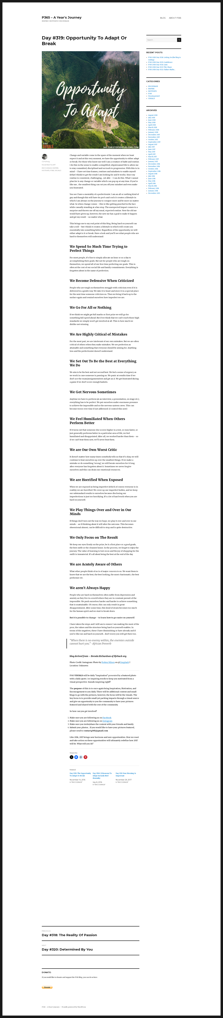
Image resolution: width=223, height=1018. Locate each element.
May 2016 (151, 181)
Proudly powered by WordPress (74, 1007)
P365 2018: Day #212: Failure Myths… (161, 70)
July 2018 (151, 118)
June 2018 (152, 120)
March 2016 (152, 186)
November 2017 (154, 137)
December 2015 (154, 193)
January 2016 (153, 191)
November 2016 (154, 166)
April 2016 (152, 183)
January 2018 (153, 132)
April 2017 (152, 154)
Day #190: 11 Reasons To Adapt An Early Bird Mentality (102, 775)
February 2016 (153, 188)
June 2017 (151, 149)
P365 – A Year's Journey (62, 17)
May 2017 (151, 152)
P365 (52, 170)
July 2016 (151, 176)
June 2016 (151, 179)
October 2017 (153, 140)
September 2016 (154, 171)
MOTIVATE (46, 170)
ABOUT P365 (175, 18)
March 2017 (152, 157)
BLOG (163, 18)
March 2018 (152, 127)
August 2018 (152, 115)
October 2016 (153, 169)
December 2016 (154, 164)
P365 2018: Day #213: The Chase (160, 67)
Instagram (107, 721)
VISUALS (58, 170)
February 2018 (153, 130)
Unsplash (124, 662)
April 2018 (152, 125)
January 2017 (153, 162)
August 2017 (152, 144)
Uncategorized (154, 96)
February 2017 (153, 159)
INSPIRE (55, 168)
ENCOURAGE (47, 168)
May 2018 (151, 123)
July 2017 (151, 147)
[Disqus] (90, 831)
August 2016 (152, 174)
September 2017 (154, 142)
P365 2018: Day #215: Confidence (160, 62)
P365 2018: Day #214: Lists (157, 65)
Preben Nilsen (108, 662)
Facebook (107, 718)
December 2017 (154, 135)
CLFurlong (46, 161)
